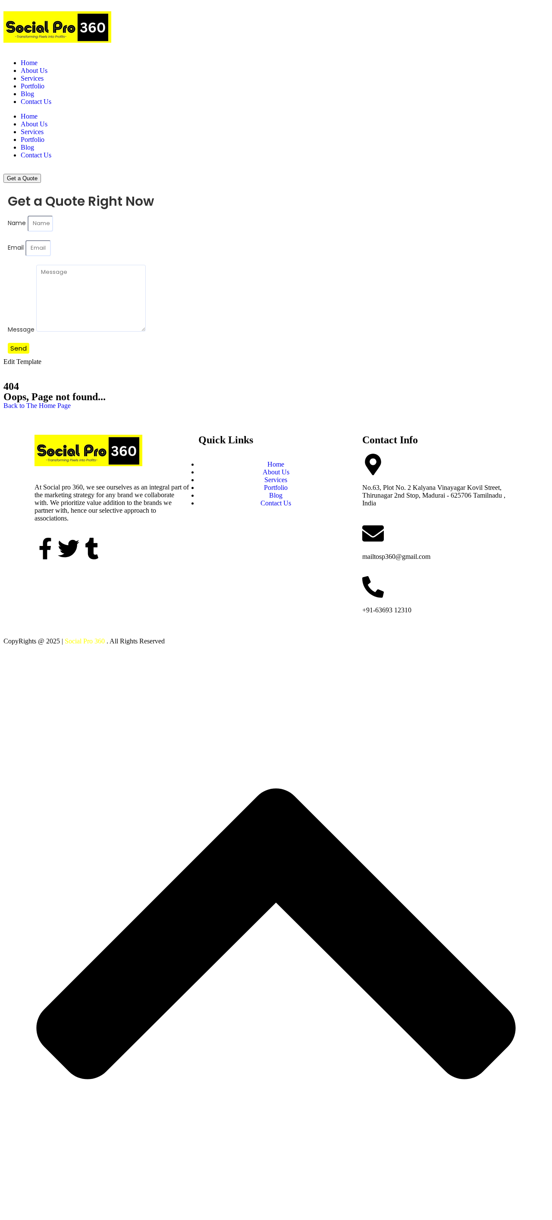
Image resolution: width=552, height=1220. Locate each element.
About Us (34, 70)
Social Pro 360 (85, 641)
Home (29, 62)
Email (16, 247)
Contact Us (36, 101)
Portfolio (32, 86)
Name (18, 223)
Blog (27, 93)
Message (22, 329)
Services (32, 78)
